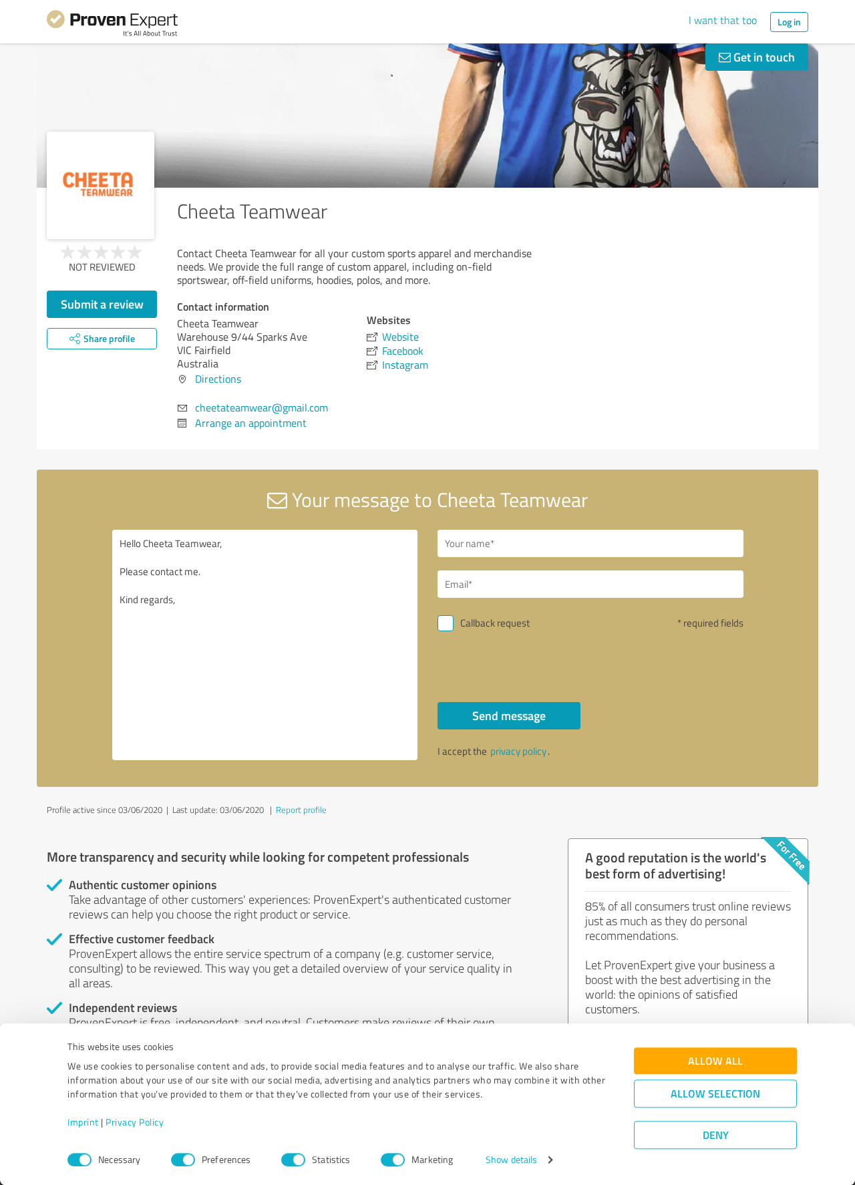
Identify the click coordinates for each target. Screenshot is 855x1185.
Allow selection (715, 1094)
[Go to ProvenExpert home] (112, 25)
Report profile (301, 810)
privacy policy (518, 751)
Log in (789, 21)
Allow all (715, 1061)
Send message (509, 715)
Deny (716, 1135)
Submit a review (102, 304)
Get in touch (763, 56)
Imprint (83, 1122)
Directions (218, 378)
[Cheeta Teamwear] (100, 185)
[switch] (183, 1159)
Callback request (495, 623)
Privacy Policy (135, 1122)
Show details (511, 1160)
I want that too (723, 20)
